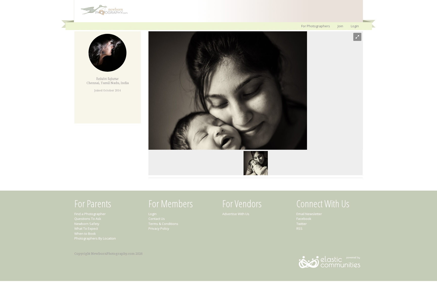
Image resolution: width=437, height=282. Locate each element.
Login (355, 26)
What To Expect (86, 228)
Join (340, 26)
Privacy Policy (158, 228)
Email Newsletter (309, 214)
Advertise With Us (235, 214)
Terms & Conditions (163, 223)
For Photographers (315, 26)
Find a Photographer (90, 214)
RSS (299, 228)
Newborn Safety (86, 223)
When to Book (85, 233)
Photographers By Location (95, 238)
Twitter (301, 223)
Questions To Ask (87, 218)
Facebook (303, 218)
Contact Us (156, 218)
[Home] (102, 14)
